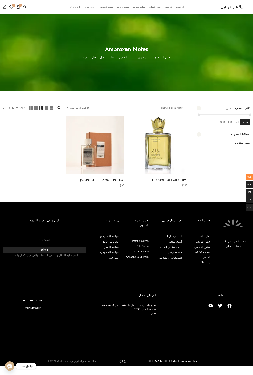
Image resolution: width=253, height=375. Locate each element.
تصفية (245, 122)
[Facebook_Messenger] (9, 366)
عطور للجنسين (105, 7)
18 (8, 108)
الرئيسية (180, 7)
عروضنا (168, 7)
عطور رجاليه (123, 7)
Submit (44, 249)
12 (13, 108)
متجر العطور (155, 7)
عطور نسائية (139, 7)
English (74, 7)
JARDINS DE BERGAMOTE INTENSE (102, 180)
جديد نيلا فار (89, 7)
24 (4, 108)
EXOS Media (56, 361)
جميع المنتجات (242, 143)
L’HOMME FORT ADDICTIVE (169, 180)
